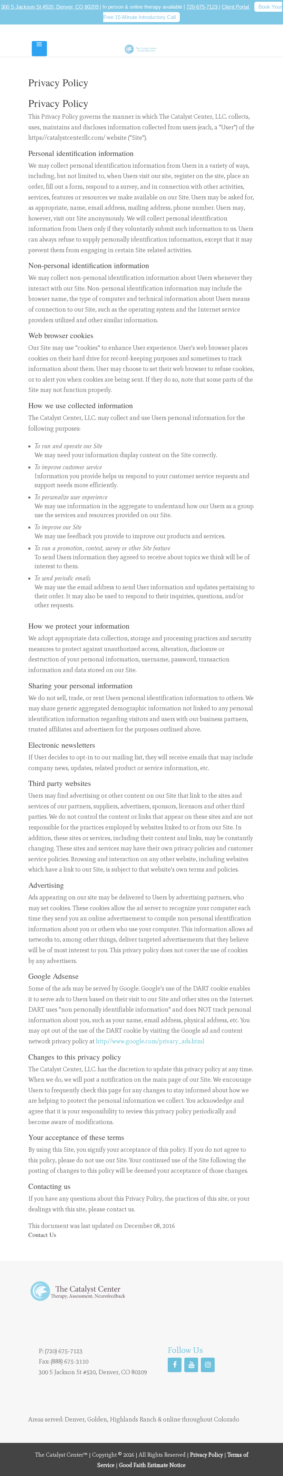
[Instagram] (208, 1364)
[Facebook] (175, 1364)
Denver (75, 1419)
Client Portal (236, 7)
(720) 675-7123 (63, 1351)
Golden (97, 1419)
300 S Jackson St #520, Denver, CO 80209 (50, 7)
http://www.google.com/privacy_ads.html (150, 1041)
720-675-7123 (202, 7)
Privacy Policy (206, 1455)
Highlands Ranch (133, 1419)
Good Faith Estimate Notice (152, 1465)
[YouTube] (191, 1364)
